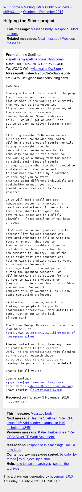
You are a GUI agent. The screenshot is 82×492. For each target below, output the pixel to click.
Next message (48, 38)
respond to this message (45, 445)
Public (49, 7)
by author (43, 459)
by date (65, 454)
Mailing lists (32, 7)
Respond (62, 29)
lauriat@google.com (46, 389)
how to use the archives (33, 463)
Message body (42, 29)
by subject (26, 459)
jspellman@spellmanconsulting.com (35, 59)
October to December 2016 (43, 12)
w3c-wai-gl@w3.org (46, 68)
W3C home (11, 7)
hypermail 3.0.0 (61, 476)
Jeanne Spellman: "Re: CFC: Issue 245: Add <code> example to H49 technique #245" (40, 423)
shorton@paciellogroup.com (50, 386)
